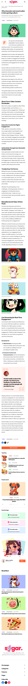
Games (6, 6)
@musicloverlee (13, 514)
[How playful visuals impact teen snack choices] (13, 602)
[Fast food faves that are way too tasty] (4, 472)
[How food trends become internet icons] (13, 623)
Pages (3, 675)
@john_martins (9, 559)
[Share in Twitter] (5, 442)
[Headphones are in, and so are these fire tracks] (4, 465)
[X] (6, 682)
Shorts (20, 108)
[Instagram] (9, 682)
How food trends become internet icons (12, 633)
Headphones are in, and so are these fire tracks (16, 466)
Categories (5, 668)
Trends (10, 455)
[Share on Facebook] (2, 442)
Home (3, 6)
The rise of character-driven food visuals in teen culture (12, 592)
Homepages (5, 664)
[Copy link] (8, 442)
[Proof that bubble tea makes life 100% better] (4, 458)
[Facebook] (3, 682)
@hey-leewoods (14, 521)
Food (10, 469)
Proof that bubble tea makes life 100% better (16, 459)
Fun (9, 462)
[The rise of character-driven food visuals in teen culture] (13, 581)
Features (4, 671)
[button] (2, 2)
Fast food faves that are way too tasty (16, 472)
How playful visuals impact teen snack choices (13, 613)
